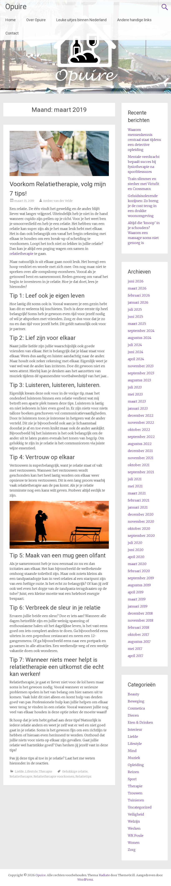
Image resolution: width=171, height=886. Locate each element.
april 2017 (135, 656)
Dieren (133, 715)
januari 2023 (138, 408)
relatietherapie (22, 253)
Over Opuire (36, 20)
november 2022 (141, 422)
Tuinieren (136, 800)
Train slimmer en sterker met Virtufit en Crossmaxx (143, 184)
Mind (132, 751)
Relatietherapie (21, 776)
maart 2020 (137, 564)
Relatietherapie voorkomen (54, 776)
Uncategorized (140, 807)
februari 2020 (139, 571)
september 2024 (141, 331)
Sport (132, 779)
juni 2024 (135, 352)
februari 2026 (139, 295)
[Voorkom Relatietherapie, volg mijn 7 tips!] (59, 175)
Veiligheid (136, 814)
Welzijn (134, 821)
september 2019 (141, 578)
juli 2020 (135, 543)
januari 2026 (138, 302)
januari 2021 (138, 507)
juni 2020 (135, 550)
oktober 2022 (139, 430)
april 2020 (136, 557)
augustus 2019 (139, 585)
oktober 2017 (138, 634)
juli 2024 (135, 345)
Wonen (134, 842)
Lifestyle (31, 771)
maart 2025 (137, 324)
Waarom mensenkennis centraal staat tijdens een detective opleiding (144, 140)
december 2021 (140, 451)
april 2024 (136, 359)
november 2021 (140, 458)
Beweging (136, 701)
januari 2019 (137, 606)
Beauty (133, 694)
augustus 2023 (139, 380)
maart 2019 (137, 599)
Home (10, 20)
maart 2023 (137, 401)
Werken (134, 828)
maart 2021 (137, 493)
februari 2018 (138, 627)
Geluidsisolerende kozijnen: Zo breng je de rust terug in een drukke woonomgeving (143, 206)
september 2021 (141, 472)
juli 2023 (135, 387)
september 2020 (141, 536)
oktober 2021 (139, 465)
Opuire (15, 6)
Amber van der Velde (58, 201)
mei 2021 (135, 486)
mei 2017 (135, 649)
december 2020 (140, 514)
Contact (12, 33)
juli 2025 (135, 309)
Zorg (132, 850)
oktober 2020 (139, 528)
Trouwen (135, 793)
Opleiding (136, 765)
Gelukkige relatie (75, 771)
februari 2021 (138, 500)
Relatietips (83, 776)
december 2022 (140, 415)
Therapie (45, 771)
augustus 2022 (140, 444)
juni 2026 (135, 281)
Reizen (133, 772)
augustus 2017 (139, 642)
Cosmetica (136, 708)
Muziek (134, 758)
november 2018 (140, 620)
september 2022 (141, 437)
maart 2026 (137, 288)
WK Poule (135, 835)
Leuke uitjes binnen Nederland (81, 20)
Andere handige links (134, 20)
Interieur (135, 729)
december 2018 (140, 613)
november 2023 (140, 366)
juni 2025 (135, 316)
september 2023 (141, 373)
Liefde (19, 771)
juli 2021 (135, 479)
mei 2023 (135, 394)
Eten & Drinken (140, 722)
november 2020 (141, 521)
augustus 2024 (139, 338)
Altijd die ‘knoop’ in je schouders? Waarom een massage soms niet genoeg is (144, 233)
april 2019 (135, 592)
